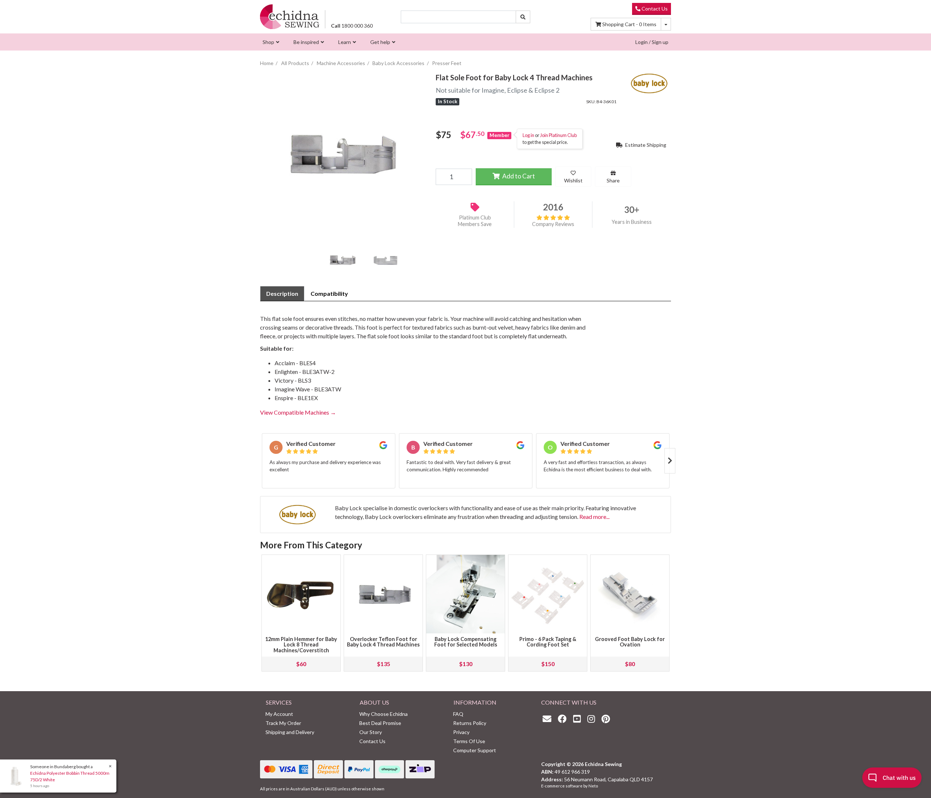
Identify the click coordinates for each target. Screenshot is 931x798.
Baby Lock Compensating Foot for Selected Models (465, 642)
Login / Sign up (651, 42)
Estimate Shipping (645, 145)
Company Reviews (553, 224)
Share (613, 180)
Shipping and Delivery (289, 732)
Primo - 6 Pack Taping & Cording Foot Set (547, 642)
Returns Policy (469, 723)
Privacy (461, 732)
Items (629, 24)
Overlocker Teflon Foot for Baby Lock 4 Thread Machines (383, 642)
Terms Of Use (469, 741)
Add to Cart (518, 176)
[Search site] (523, 17)
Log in (528, 135)
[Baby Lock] (649, 82)
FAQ (458, 714)
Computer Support (474, 750)
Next (669, 460)
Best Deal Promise (380, 723)
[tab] (282, 293)
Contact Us (654, 8)
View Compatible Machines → (298, 412)
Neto (593, 785)
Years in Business (632, 222)
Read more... (594, 516)
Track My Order (283, 723)
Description (282, 293)
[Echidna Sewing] (290, 16)
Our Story (370, 732)
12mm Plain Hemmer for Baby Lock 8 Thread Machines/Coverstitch (301, 645)
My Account (279, 714)
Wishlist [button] (573, 180)
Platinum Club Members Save (475, 220)
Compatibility (329, 293)
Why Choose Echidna (383, 714)
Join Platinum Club (558, 135)
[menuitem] (270, 42)
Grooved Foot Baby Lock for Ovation (630, 642)
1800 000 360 (352, 26)
